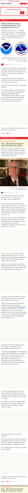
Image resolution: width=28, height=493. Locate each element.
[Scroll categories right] (27, 6)
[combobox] (11, 12)
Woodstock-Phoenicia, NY (9, 138)
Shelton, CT (4, 20)
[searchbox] (12, 12)
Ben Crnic (6, 192)
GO (22, 12)
